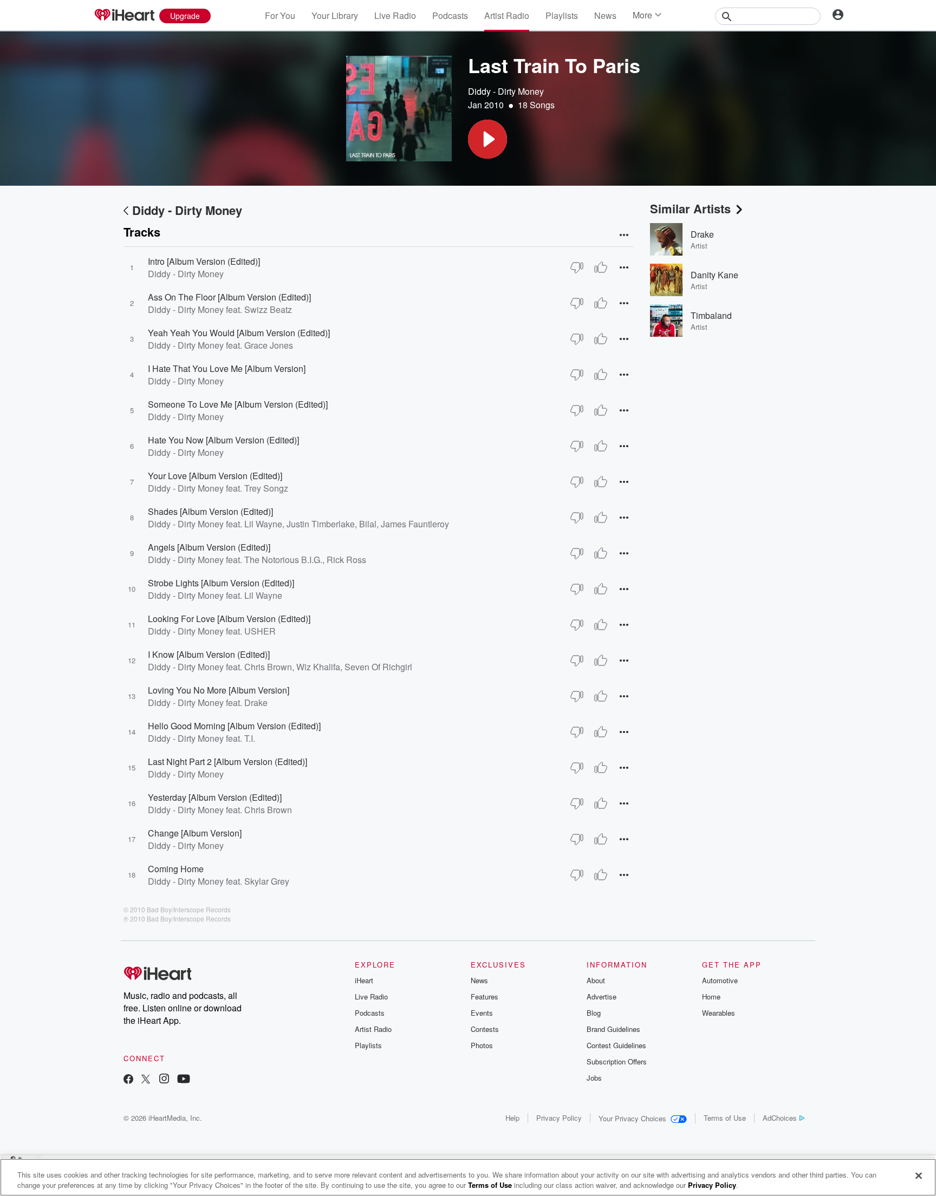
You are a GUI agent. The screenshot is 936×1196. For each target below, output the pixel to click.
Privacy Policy (559, 1118)
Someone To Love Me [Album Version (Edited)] (238, 404)
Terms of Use (725, 1118)
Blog (594, 1013)
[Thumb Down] (577, 267)
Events (482, 1013)
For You (280, 15)
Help (512, 1118)
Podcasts (450, 15)
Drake (702, 234)
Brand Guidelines (613, 1029)
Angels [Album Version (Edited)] (209, 547)
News (605, 15)
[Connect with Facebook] (128, 1080)
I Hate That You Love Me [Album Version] (227, 368)
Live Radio (395, 15)
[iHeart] (124, 16)
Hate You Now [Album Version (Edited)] (223, 440)
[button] (487, 139)
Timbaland (711, 315)
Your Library (334, 15)
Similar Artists (690, 208)
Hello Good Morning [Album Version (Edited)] (234, 726)
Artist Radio (506, 15)
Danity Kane (714, 275)
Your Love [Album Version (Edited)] (215, 475)
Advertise (601, 996)
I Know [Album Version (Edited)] (209, 654)
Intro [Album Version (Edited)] (204, 261)
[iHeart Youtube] (183, 1080)
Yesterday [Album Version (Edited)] (215, 797)
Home (711, 996)
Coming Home (176, 868)
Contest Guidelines (616, 1045)
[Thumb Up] (600, 267)
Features (484, 996)
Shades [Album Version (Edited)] (210, 511)
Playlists (561, 15)
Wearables (718, 1013)
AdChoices (780, 1118)
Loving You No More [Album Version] (218, 690)
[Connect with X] (145, 1080)
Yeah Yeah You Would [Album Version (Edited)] (239, 332)
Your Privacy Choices (632, 1118)
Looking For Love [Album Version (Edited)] (229, 618)
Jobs (594, 1078)
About (596, 980)
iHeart (364, 980)
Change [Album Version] (195, 833)
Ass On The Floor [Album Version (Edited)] (229, 297)
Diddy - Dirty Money (506, 91)
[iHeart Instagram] (164, 1080)
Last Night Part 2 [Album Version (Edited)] (227, 761)
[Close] (919, 1176)
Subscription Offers (617, 1061)
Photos (482, 1045)
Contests (485, 1029)
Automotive (720, 980)
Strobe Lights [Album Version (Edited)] (221, 583)
